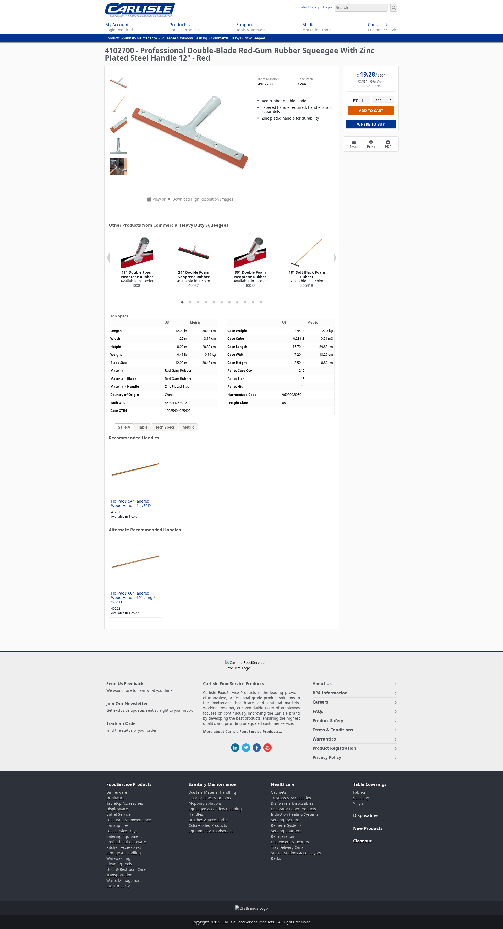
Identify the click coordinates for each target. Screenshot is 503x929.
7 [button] (229, 302)
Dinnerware (116, 792)
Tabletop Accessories (124, 803)
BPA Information (330, 693)
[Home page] (140, 15)
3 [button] (198, 302)
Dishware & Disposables (292, 803)
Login (327, 7)
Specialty (361, 797)
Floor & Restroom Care (126, 869)
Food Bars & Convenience (128, 819)
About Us (322, 684)
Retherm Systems (286, 825)
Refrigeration (282, 836)
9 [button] (245, 302)
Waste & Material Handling (212, 792)
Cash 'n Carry (118, 885)
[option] (137, 262)
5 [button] (213, 302)
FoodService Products (128, 784)
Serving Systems (285, 819)
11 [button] (261, 302)
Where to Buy (371, 124)
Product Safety (308, 7)
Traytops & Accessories (291, 797)
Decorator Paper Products (293, 808)
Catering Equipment (124, 836)
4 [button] (206, 302)
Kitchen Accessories (123, 847)
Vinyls (358, 803)
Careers (320, 702)
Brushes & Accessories (208, 819)
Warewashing (118, 858)
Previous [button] (108, 257)
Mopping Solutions (205, 803)
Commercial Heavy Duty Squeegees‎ (238, 38)
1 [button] (182, 302)
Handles (196, 814)
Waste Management (124, 880)
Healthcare (283, 784)
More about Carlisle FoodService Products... (242, 732)
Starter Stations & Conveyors (296, 852)
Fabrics (359, 792)
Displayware (117, 808)
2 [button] (190, 302)
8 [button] (237, 302)
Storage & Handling (123, 852)
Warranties (324, 739)
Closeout (362, 841)
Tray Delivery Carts (287, 847)
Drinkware (115, 797)
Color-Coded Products (208, 825)
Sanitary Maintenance (140, 38)
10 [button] (253, 302)
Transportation (119, 874)
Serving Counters (286, 830)
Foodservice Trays (121, 830)
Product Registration (334, 748)
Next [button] (335, 257)
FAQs (318, 711)
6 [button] (221, 302)
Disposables (365, 815)
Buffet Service (118, 814)
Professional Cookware (126, 841)
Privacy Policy (327, 757)
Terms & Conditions (333, 730)
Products (113, 38)
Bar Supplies (117, 825)
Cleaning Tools (119, 863)
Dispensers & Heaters (290, 841)
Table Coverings (369, 784)
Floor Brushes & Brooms (210, 797)
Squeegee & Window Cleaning (184, 38)
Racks (276, 858)
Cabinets (278, 792)
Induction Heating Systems (294, 814)
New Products (367, 828)
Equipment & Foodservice (211, 830)
